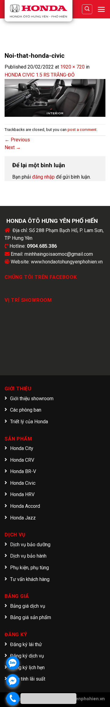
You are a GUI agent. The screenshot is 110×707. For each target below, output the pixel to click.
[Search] (87, 9)
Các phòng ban (25, 410)
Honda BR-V (23, 471)
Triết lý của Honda (29, 422)
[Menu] (101, 9)
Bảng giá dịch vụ (27, 606)
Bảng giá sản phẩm (30, 617)
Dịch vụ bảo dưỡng (30, 544)
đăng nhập (43, 177)
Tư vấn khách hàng (30, 579)
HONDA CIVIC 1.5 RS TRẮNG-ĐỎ (40, 75)
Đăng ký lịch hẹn (27, 667)
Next (13, 147)
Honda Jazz (23, 518)
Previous (17, 140)
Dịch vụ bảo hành (28, 556)
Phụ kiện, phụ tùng (29, 568)
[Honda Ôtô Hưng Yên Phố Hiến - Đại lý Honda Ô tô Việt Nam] (38, 11)
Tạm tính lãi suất (27, 679)
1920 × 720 (72, 67)
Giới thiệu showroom (31, 398)
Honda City (21, 448)
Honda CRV (22, 460)
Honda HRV (22, 494)
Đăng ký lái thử (26, 644)
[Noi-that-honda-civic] (55, 98)
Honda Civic (22, 483)
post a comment (82, 129)
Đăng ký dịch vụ (27, 656)
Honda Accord (25, 506)
